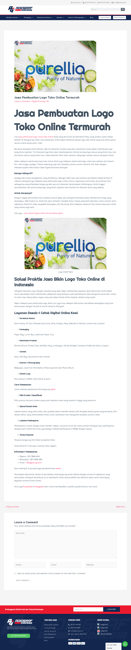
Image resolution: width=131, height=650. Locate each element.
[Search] (123, 9)
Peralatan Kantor (12, 17)
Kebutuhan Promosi (44, 17)
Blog (91, 17)
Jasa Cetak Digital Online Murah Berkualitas (43, 213)
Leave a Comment (22, 101)
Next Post (121, 507)
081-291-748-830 (106, 634)
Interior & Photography (76, 17)
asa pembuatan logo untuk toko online (36, 137)
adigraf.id (104, 624)
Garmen (59, 17)
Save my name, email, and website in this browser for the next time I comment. (51, 573)
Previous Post (11, 507)
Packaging (27, 17)
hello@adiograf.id (33, 463)
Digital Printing (38, 101)
